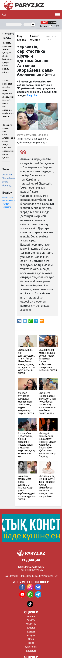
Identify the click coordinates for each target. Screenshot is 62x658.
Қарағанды (31, 646)
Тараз (31, 643)
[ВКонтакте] (19, 322)
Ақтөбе (31, 627)
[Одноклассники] (42, 322)
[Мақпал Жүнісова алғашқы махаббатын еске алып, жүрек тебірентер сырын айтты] (27, 384)
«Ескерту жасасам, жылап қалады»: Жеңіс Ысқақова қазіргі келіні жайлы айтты (6, 57)
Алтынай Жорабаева (6, 176)
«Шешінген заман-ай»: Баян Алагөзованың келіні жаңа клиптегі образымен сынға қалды (6, 141)
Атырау (31, 635)
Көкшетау (31, 623)
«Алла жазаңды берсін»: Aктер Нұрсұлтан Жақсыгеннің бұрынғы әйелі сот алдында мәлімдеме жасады (6, 98)
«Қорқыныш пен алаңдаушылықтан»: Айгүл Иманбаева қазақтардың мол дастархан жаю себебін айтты (26, 361)
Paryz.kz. (32, 95)
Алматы (31, 620)
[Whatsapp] (30, 322)
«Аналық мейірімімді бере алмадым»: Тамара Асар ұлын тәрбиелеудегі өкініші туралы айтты (27, 488)
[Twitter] (25, 322)
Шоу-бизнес (21, 38)
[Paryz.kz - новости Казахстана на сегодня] (24, 5)
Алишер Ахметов (35, 38)
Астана (31, 616)
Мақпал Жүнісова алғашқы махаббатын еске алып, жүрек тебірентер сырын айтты (26, 403)
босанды (6, 185)
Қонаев (31, 631)
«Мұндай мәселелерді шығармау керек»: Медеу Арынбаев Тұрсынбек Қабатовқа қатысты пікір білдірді (47, 445)
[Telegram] (36, 322)
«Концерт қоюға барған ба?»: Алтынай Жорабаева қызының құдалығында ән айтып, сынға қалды (47, 403)
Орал (31, 639)
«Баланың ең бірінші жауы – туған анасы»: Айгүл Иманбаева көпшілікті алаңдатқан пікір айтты (48, 486)
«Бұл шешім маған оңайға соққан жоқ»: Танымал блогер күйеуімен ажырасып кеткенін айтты (48, 360)
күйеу (5, 182)
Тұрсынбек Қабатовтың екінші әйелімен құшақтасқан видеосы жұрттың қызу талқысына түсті (26, 445)
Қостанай (31, 650)
